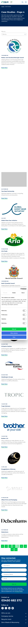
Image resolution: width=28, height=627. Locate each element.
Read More (4, 67)
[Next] (16, 549)
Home (2, 6)
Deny (14, 337)
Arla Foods (4, 251)
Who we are (5, 613)
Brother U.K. (4, 438)
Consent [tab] (5, 292)
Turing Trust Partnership (8, 125)
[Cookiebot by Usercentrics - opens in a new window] (20, 289)
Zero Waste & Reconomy (10, 622)
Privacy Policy (18, 591)
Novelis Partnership (7, 157)
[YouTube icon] (12, 608)
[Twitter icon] (6, 608)
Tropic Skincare (5, 406)
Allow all (14, 329)
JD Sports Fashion (6, 346)
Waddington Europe (7, 377)
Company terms (7, 616)
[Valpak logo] (7, 2)
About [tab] (22, 292)
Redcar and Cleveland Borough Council (12, 57)
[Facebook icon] (2, 608)
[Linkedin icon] (9, 608)
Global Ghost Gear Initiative (9, 220)
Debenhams (4, 532)
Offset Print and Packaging (9, 499)
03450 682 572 (11, 600)
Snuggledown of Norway (8, 469)
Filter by (3, 31)
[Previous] (2, 546)
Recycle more (6, 619)
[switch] (24, 315)
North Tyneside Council (8, 283)
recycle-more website (7, 90)
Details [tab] (14, 292)
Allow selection (14, 333)
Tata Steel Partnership (7, 191)
